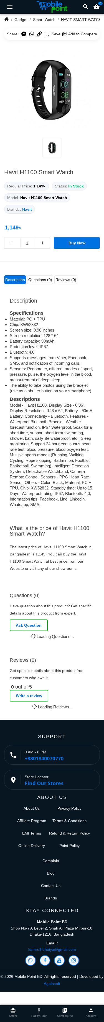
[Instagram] (74, 960)
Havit (27, 209)
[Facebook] (45, 960)
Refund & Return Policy (69, 833)
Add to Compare (82, 34)
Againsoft (52, 983)
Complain (50, 861)
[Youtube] (59, 960)
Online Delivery (31, 845)
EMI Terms (31, 833)
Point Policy (69, 845)
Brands (50, 898)
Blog (51, 873)
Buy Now (77, 243)
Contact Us (50, 885)
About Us (32, 808)
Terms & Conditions (69, 821)
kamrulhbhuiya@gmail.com (52, 949)
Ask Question (29, 625)
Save (56, 34)
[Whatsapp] (30, 960)
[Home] (6, 19)
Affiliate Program (31, 821)
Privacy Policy (69, 808)
